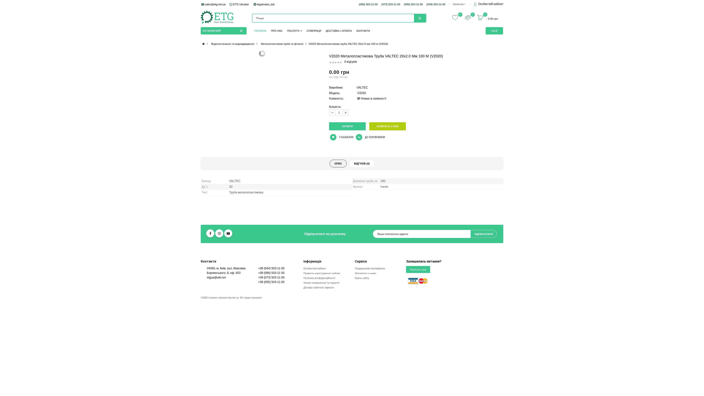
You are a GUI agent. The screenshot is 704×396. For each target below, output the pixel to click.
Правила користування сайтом (321, 326)
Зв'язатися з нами (365, 326)
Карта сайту (362, 331)
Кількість (335, 106)
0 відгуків (350, 61)
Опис (338, 216)
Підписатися (483, 287)
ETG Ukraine (241, 4)
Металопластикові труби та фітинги (282, 43)
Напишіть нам (418, 322)
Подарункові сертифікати (370, 321)
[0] (468, 18)
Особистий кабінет (490, 4)
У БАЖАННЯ (345, 137)
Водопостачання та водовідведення (232, 43)
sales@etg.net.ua (215, 4)
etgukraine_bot (265, 4)
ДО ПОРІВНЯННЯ (374, 137)
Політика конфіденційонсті (319, 331)
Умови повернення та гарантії (321, 336)
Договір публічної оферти (318, 340)
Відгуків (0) (362, 216)
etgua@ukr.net (216, 330)
